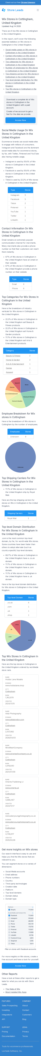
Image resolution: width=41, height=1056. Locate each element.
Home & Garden (13, 360)
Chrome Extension (28, 2)
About (25, 1005)
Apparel (9, 372)
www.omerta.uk (12, 788)
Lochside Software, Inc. (12, 1051)
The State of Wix (12, 989)
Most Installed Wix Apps (15, 992)
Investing (6, 1010)
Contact (25, 1010)
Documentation (8, 1036)
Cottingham (10, 691)
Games (9, 368)
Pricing (5, 1031)
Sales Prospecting (9, 1005)
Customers (27, 1015)
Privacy (25, 1031)
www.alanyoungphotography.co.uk (20, 822)
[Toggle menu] (38, 10)
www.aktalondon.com (14, 719)
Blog (24, 1019)
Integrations (7, 1015)
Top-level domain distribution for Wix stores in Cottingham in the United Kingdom (21, 83)
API (3, 1019)
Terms (25, 1036)
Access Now (20, 120)
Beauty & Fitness (13, 356)
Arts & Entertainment (15, 364)
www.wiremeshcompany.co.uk (18, 754)
